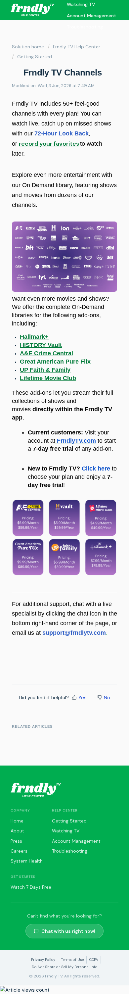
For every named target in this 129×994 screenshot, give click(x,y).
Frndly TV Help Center (76, 47)
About (17, 831)
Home (17, 821)
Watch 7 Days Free (31, 887)
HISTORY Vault (41, 345)
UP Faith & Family (45, 370)
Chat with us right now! (68, 931)
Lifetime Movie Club (48, 378)
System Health (27, 861)
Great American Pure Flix (55, 361)
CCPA (93, 959)
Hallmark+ (34, 336)
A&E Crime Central (46, 353)
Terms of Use (72, 959)
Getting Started (34, 57)
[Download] (52, 505)
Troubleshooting (85, 27)
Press (16, 841)
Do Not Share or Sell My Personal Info (65, 967)
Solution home (28, 47)
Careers (19, 851)
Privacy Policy (43, 959)
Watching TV (65, 831)
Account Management (91, 16)
